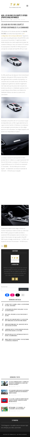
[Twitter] (13, 279)
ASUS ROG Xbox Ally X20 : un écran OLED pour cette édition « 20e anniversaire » (16, 334)
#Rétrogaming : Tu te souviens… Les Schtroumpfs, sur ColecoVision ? (17, 408)
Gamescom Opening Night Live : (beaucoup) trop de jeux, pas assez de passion (16, 324)
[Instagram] (16, 279)
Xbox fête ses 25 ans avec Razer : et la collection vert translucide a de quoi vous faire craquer (16, 319)
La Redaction (6, 19)
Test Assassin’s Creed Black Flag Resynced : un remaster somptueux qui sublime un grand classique (19, 391)
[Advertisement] (15, 188)
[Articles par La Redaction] (15, 259)
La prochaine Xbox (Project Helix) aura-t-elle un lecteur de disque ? (16, 309)
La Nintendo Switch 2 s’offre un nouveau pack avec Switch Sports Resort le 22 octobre (16, 329)
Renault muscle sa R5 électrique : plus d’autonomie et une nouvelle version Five (17, 339)
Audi (5, 246)
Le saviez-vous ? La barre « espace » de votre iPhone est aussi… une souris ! (17, 304)
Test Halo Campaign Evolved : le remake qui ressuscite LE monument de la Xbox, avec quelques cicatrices (18, 383)
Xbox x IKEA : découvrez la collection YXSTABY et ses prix (16, 314)
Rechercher (4, 287)
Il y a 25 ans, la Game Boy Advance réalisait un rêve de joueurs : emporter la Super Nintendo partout (19, 400)
